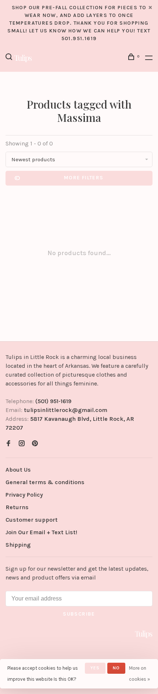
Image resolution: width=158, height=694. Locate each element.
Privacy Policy (24, 494)
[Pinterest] (35, 443)
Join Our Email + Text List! (41, 532)
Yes (95, 667)
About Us (18, 469)
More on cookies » (139, 673)
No (116, 667)
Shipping (18, 544)
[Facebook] (8, 443)
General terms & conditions (45, 482)
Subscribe (79, 614)
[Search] (10, 58)
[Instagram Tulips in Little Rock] (22, 443)
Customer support (32, 519)
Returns (17, 507)
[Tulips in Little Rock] (143, 634)
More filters (84, 178)
